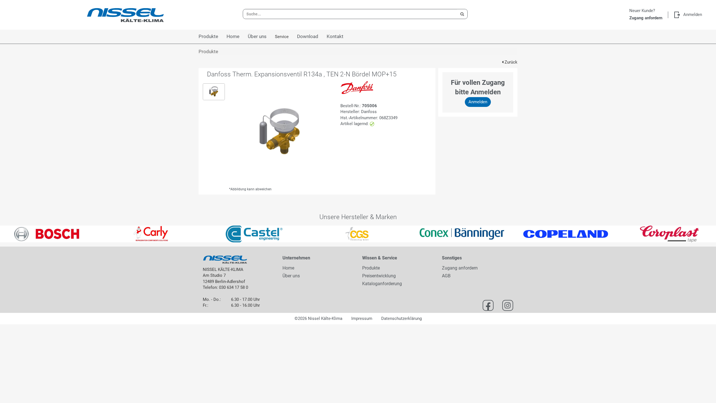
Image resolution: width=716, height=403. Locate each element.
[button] (18, 234)
